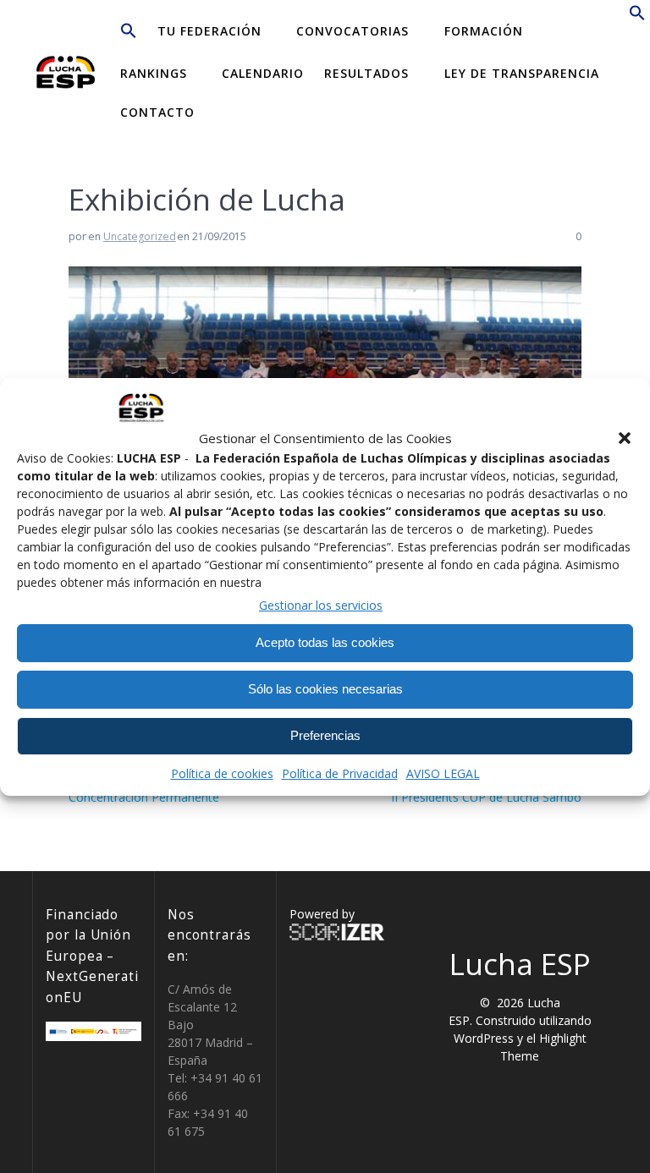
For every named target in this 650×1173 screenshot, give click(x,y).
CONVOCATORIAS (352, 31)
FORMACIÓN (483, 31)
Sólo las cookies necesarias (325, 689)
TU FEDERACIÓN (209, 31)
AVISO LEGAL (443, 773)
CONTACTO (157, 112)
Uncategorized (139, 236)
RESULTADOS (366, 73)
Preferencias (325, 735)
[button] (624, 438)
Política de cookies (222, 773)
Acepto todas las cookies (325, 642)
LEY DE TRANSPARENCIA (521, 73)
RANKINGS (153, 73)
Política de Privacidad (340, 773)
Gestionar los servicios (321, 605)
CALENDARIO (263, 73)
